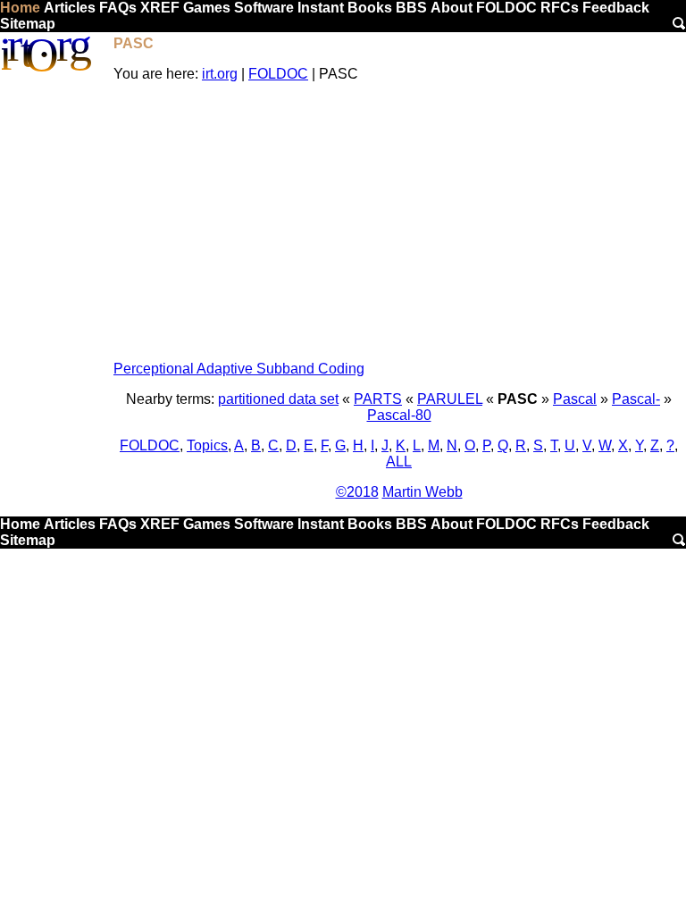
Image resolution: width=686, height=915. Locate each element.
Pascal (575, 399)
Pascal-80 (399, 415)
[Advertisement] (398, 222)
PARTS (378, 399)
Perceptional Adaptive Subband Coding (238, 368)
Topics (207, 445)
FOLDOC (506, 7)
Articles (70, 7)
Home (20, 7)
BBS (411, 7)
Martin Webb (422, 491)
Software (264, 7)
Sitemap (27, 23)
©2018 (357, 491)
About (452, 7)
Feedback (615, 7)
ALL (399, 461)
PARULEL (449, 399)
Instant (320, 7)
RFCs (559, 7)
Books (369, 7)
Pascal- (636, 399)
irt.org (220, 73)
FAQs (118, 7)
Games (206, 7)
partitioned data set (278, 399)
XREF (160, 7)
